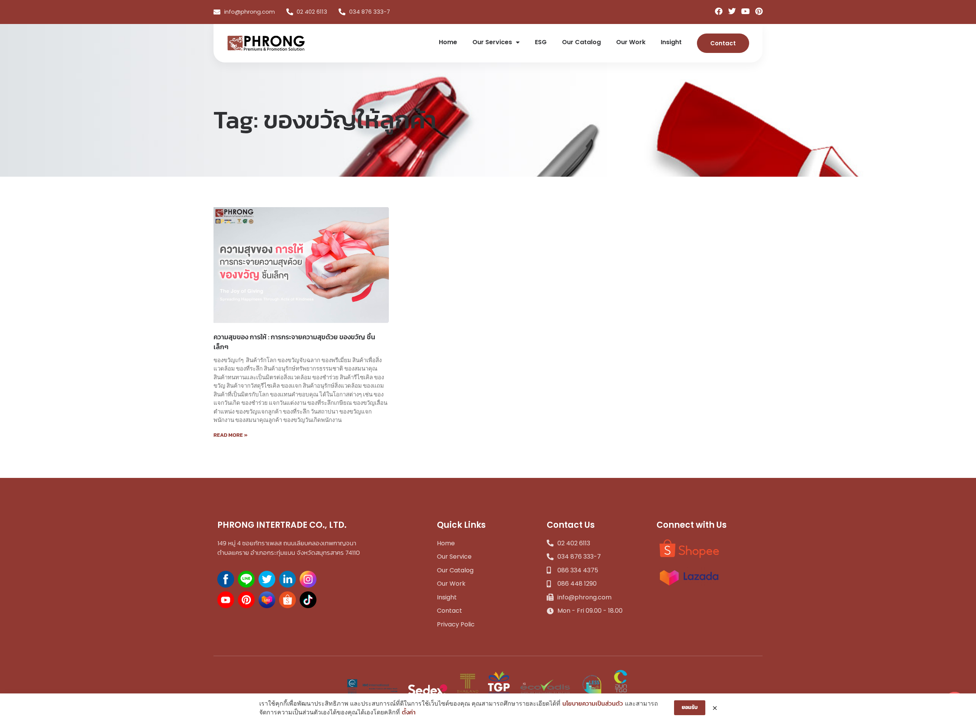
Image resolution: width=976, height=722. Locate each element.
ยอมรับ (690, 707)
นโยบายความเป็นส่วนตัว (592, 703)
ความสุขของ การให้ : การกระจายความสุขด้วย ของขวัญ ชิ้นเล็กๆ (294, 342)
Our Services (492, 42)
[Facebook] (718, 11)
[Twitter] (732, 11)
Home (448, 42)
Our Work (630, 42)
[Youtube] (745, 11)
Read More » (230, 435)
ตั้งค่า (409, 712)
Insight (671, 42)
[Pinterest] (758, 11)
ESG (541, 42)
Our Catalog (581, 42)
